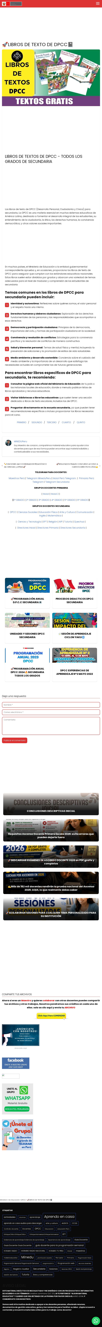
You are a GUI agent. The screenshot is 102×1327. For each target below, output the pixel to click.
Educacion (49, 1229)
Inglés (42, 515)
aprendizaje (35, 1217)
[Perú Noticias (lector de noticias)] (10, 1077)
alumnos (22, 1217)
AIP (60, 521)
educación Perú (63, 1229)
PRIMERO (21, 422)
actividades (9, 1217)
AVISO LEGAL (78, 1296)
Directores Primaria (47, 527)
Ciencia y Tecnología (29, 521)
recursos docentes (84, 1263)
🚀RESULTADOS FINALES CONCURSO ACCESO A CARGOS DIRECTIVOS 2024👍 (77, 465)
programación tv (48, 1263)
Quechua (79, 521)
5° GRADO (69, 499)
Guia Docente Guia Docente (17, 1245)
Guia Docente (81, 1239)
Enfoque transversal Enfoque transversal (44, 1234)
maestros (80, 1251)
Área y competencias (42, 1274)
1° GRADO (19, 499)
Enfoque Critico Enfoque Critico (15, 1234)
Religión (53, 521)
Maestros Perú (17, 478)
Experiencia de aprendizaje (59, 1240)
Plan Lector (59, 1258)
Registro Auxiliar (21, 1268)
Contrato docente (11, 1229)
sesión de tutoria (11, 1275)
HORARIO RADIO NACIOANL (33, 1251)
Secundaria (39, 1268)
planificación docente (44, 1258)
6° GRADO (82, 499)
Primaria (70, 1258)
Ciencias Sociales (27, 512)
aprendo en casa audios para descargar (23, 1223)
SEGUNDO (37, 422)
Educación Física (48, 512)
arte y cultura (52, 1223)
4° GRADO (56, 499)
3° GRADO (44, 499)
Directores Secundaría (72, 527)
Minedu (27, 1257)
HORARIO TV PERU (56, 1251)
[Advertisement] (51, 19)
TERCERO (51, 422)
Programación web (66, 1263)
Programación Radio (84, 1258)
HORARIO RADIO (10, 1251)
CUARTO (67, 422)
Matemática (54, 515)
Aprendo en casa (59, 1216)
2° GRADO (31, 499)
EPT (45, 521)
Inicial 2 (55, 493)
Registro (6, 1269)
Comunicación (85, 512)
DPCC (13, 512)
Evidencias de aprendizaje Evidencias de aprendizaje (24, 1240)
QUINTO (81, 422)
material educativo (10, 1258)
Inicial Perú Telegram (64, 478)
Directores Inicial (26, 527)
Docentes (26, 1229)
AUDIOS (65, 1223)
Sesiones (53, 1269)
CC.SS (74, 1223)
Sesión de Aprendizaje (84, 1269)
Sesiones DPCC (67, 1269)
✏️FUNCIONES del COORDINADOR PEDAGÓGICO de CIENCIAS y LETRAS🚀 (25, 465)
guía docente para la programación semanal (59, 1245)
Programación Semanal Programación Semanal (21, 1263)
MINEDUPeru (20, 441)
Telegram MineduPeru (38, 478)
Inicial (46, 493)
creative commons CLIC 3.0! (42, 1293)
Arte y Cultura (67, 512)
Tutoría (68, 521)
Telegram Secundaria (57, 481)
